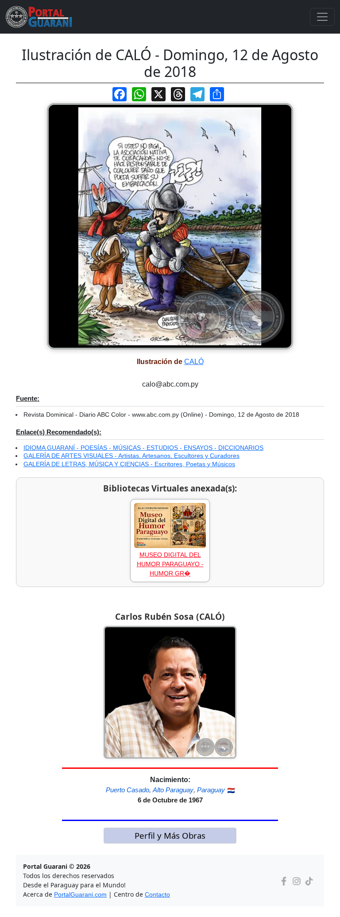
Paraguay (211, 790)
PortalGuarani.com (80, 894)
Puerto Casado (127, 790)
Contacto (157, 894)
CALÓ (194, 361)
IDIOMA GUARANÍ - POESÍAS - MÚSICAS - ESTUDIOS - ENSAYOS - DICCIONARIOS (143, 447)
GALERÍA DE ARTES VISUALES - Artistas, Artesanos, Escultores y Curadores (131, 455)
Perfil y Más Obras (170, 835)
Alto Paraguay (173, 790)
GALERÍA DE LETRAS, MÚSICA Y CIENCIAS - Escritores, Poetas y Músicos (129, 464)
